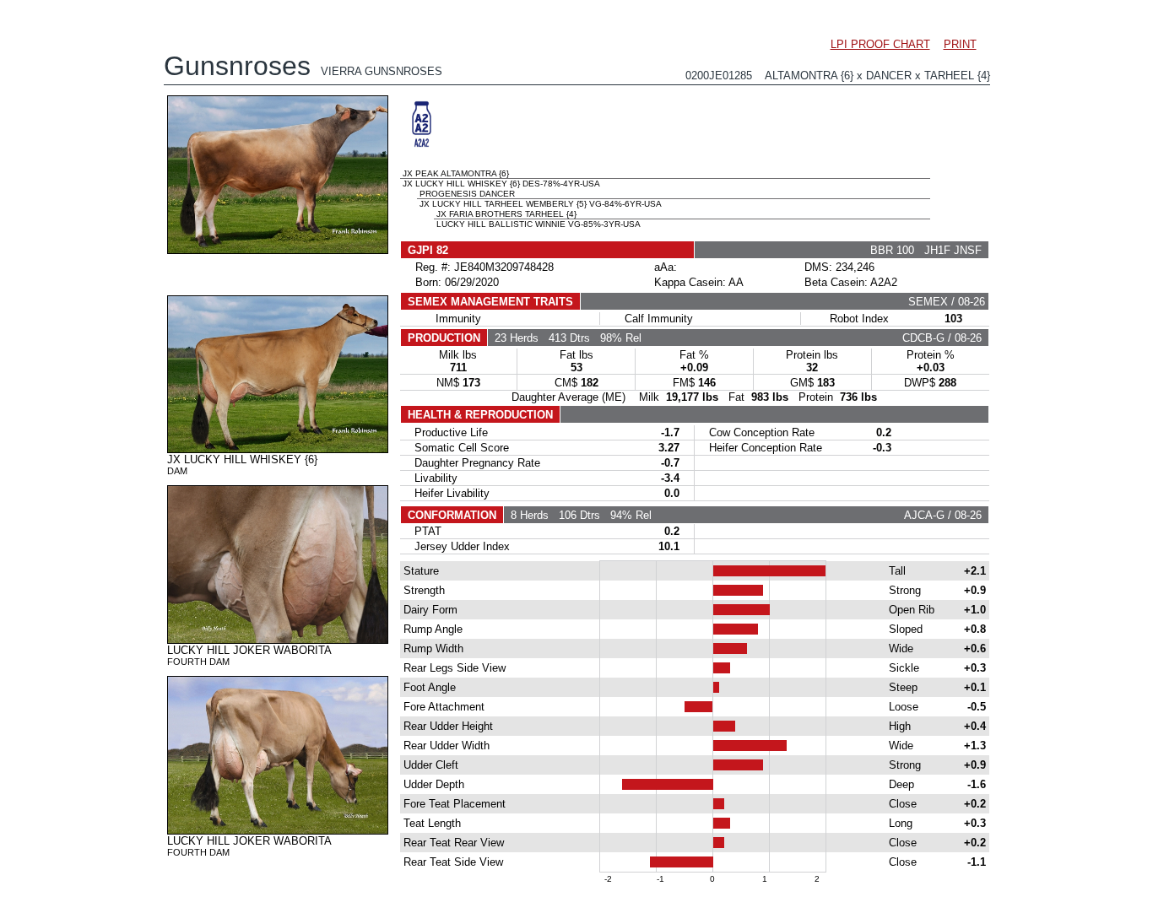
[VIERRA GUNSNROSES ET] (277, 250)
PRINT (960, 44)
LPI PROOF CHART (880, 44)
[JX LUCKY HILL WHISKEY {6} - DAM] (277, 449)
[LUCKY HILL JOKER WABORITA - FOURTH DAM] (277, 640)
